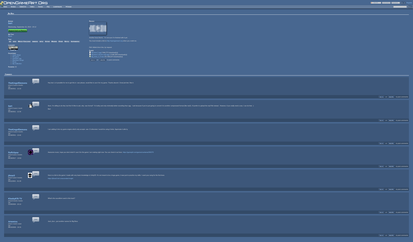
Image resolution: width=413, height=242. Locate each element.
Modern (54, 41)
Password (395, 2)
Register (409, 3)
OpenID (375, 2)
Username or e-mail (386, 2)
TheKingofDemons (17, 83)
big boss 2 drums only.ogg (100, 54)
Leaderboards (57, 7)
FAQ (48, 7)
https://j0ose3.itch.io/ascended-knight (60, 178)
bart (10, 23)
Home (5, 7)
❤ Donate (69, 7)
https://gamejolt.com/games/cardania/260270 (138, 152)
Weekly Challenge (24, 41)
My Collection (17, 63)
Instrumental (75, 41)
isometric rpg (16, 58)
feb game (15, 57)
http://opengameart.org (115, 41)
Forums (40, 7)
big (10, 41)
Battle (67, 41)
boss (14, 41)
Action (47, 41)
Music (10, 36)
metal (41, 41)
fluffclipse (13, 152)
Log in (93, 60)
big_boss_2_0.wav (97, 56)
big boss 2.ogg (96, 52)
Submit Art (23, 7)
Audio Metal (16, 55)
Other (61, 41)
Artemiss (12, 221)
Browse (13, 7)
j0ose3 (11, 175)
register (102, 60)
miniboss (35, 41)
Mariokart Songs (18, 60)
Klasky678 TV (15, 198)
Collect (32, 7)
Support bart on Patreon (17, 30)
